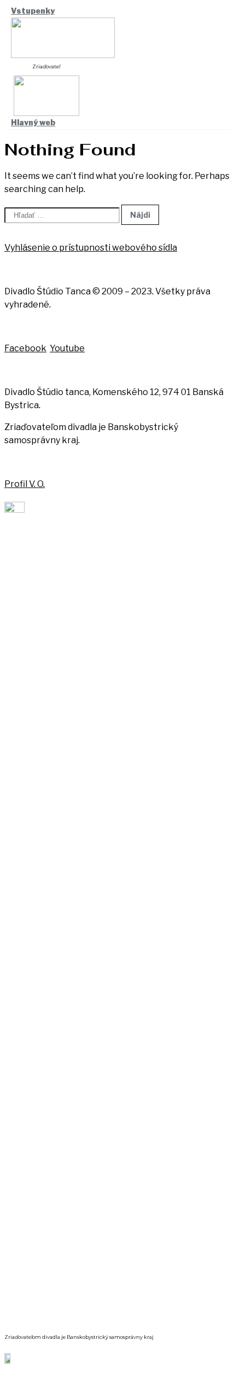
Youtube (67, 348)
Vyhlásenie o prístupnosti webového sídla (90, 247)
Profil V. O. (24, 484)
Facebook (25, 348)
